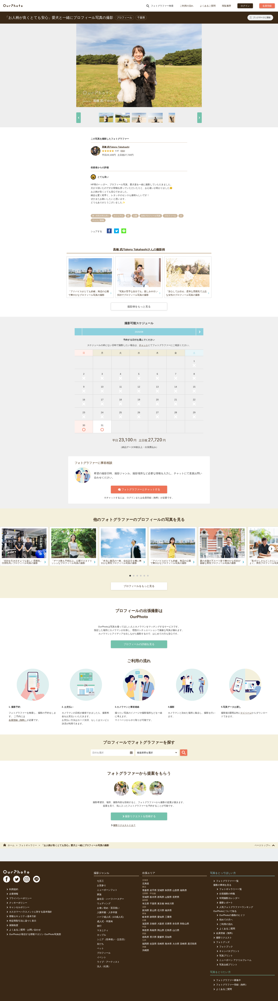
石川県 (160, 910)
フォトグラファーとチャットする (140, 489)
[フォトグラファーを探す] (183, 752)
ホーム (11, 845)
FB (6, 879)
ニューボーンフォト (107, 890)
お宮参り (101, 885)
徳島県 (145, 937)
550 (122, 151)
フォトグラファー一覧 (227, 881)
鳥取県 (145, 930)
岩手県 (153, 890)
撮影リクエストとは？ (124, 825)
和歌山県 (184, 923)
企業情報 (13, 893)
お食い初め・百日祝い (108, 908)
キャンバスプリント (229, 951)
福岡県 (145, 943)
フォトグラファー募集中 (228, 980)
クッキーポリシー (18, 902)
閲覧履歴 (226, 5)
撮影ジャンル (101, 873)
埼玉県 (145, 903)
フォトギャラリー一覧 (230, 889)
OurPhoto (16, 871)
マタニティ (102, 930)
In (26, 879)
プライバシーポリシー (20, 898)
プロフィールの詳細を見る (139, 644)
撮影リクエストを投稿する (140, 816)
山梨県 (168, 897)
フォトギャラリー (28, 845)
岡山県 (160, 930)
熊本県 (168, 943)
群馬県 (160, 897)
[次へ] (199, 117)
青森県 (145, 890)
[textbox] (112, 752)
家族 (99, 894)
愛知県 (160, 917)
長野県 (175, 897)
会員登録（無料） (18, 720)
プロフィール (104, 953)
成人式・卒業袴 (105, 921)
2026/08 (139, 332)
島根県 (153, 930)
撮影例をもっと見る (139, 306)
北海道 (145, 883)
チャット (143, 345)
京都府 (153, 923)
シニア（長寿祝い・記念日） (111, 939)
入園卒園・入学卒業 (107, 912)
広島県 (168, 930)
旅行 (99, 926)
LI (36, 879)
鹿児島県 (192, 943)
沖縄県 (145, 950)
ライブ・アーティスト (108, 962)
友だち (100, 944)
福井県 (168, 910)
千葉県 (153, 903)
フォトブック (226, 946)
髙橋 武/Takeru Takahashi (115, 147)
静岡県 (153, 917)
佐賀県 (153, 943)
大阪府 (160, 923)
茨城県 (145, 897)
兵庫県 (168, 923)
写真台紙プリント (228, 964)
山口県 (175, 930)
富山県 (153, 910)
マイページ (246, 713)
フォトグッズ (223, 942)
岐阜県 (145, 917)
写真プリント (226, 955)
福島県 (183, 890)
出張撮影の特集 (227, 893)
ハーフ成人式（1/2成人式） (111, 917)
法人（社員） (104, 966)
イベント (101, 957)
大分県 (175, 943)
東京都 (160, 903)
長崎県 (160, 943)
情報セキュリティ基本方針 (22, 916)
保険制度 (13, 925)
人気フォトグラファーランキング (236, 907)
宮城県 (160, 890)
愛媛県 (160, 937)
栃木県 (153, 897)
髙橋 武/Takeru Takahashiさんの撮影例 (139, 249)
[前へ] (78, 117)
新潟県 (145, 910)
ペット (100, 948)
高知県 (168, 937)
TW (16, 879)
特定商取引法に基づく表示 (22, 920)
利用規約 (13, 889)
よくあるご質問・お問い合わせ (25, 929)
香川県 (153, 937)
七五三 (100, 881)
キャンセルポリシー (19, 907)
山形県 (175, 890)
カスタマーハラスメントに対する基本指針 (30, 911)
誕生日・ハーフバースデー (110, 899)
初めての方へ (226, 919)
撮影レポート (226, 902)
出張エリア (148, 873)
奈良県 (175, 923)
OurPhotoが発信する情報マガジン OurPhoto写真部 (35, 934)
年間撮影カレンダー (229, 898)
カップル (101, 935)
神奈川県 (169, 903)
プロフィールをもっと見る (139, 586)
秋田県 (168, 890)
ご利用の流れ (186, 5)
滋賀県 (145, 923)
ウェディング (104, 903)
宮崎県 (183, 943)
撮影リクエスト (224, 937)
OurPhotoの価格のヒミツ (232, 915)
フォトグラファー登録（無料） (232, 984)
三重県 (168, 917)
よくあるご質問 (208, 5)
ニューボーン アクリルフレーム (235, 960)
